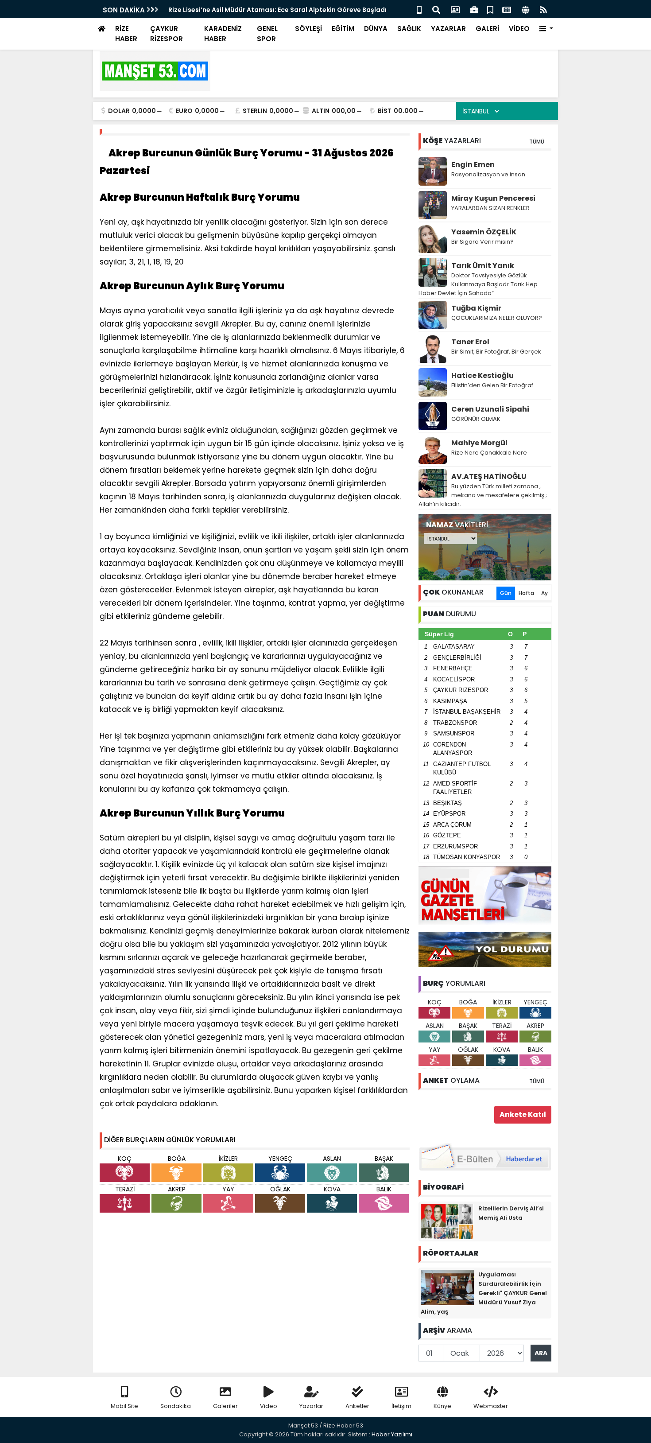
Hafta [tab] (526, 593)
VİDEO (519, 28)
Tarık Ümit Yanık (482, 266)
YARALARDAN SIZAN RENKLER (490, 208)
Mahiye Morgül (479, 443)
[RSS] (543, 9)
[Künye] (525, 9)
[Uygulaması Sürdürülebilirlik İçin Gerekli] (447, 1287)
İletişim (401, 1406)
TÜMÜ (536, 141)
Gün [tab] (506, 593)
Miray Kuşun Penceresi (493, 198)
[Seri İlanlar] (490, 9)
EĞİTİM (343, 28)
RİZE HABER (126, 33)
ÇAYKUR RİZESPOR (166, 33)
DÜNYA (376, 28)
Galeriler (225, 1406)
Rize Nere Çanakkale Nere (489, 452)
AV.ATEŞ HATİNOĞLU (489, 476)
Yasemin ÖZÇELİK (483, 232)
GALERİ (487, 28)
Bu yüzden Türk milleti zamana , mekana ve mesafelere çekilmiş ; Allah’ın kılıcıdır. (482, 495)
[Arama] (436, 9)
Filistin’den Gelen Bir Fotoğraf (492, 385)
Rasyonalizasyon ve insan (488, 174)
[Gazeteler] (506, 9)
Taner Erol (470, 342)
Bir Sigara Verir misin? (482, 241)
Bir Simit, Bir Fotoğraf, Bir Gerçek (496, 351)
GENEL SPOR (267, 33)
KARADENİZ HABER (223, 33)
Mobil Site (124, 1406)
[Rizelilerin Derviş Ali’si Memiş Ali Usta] (447, 1221)
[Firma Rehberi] (474, 9)
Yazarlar (311, 1406)
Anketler (357, 1406)
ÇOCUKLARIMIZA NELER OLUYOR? (496, 318)
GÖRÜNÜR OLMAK (475, 419)
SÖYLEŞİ (308, 28)
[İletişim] (455, 9)
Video (268, 1406)
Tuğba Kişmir (476, 308)
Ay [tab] (544, 593)
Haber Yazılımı (392, 1434)
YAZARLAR (448, 28)
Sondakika (175, 1406)
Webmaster (490, 1406)
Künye (442, 1406)
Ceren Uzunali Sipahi (490, 409)
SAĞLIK (409, 28)
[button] (546, 29)
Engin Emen (473, 164)
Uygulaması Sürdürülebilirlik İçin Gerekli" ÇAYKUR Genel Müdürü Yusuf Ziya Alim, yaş (484, 1293)
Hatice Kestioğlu (482, 375)
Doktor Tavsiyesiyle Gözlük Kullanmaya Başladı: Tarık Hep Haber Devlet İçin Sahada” (478, 284)
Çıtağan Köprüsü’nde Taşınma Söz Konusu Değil (245, 9)
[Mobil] (419, 9)
